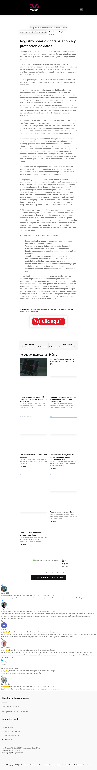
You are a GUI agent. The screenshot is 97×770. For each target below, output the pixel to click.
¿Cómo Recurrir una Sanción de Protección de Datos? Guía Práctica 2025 (63, 399)
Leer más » (23, 411)
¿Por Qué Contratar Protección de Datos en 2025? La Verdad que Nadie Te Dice (33, 399)
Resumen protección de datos (62, 512)
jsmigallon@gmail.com (15, 753)
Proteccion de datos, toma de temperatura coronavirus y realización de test (62, 457)
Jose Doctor (87, 765)
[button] (81, 9)
